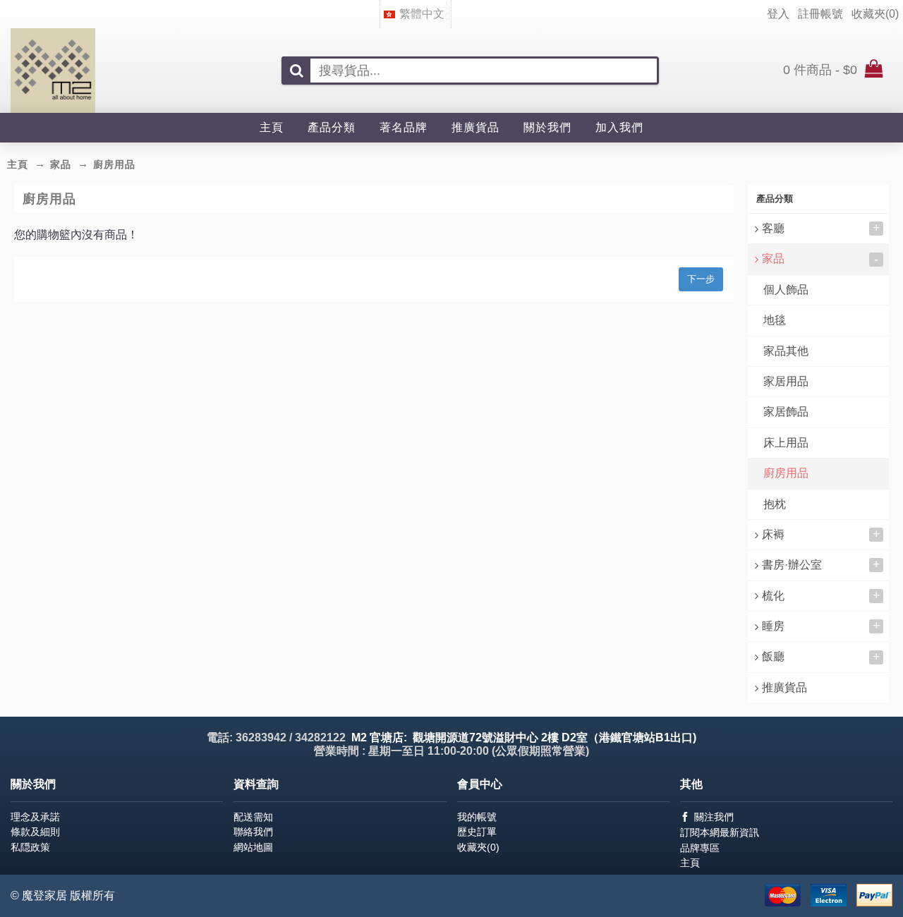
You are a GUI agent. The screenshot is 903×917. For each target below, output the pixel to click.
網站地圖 (253, 847)
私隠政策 (30, 847)
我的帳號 (477, 816)
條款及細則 (35, 831)
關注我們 (714, 816)
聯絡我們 (253, 831)
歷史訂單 (477, 831)
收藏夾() (478, 847)
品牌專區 (700, 848)
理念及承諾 (35, 816)
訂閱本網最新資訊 (719, 832)
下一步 (701, 279)
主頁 (690, 862)
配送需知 (253, 816)
